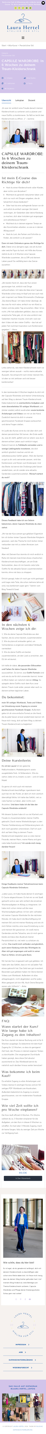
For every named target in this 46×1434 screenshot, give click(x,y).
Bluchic (39, 1426)
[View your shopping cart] (43, 3)
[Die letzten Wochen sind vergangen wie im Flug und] (23, 1400)
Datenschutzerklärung (23, 1430)
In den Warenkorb (23, 1178)
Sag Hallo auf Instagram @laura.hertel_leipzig (23, 1387)
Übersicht (6, 100)
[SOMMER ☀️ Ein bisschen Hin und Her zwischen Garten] (9, 1400)
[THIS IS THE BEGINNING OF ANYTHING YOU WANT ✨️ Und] (37, 1414)
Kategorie (5, 53)
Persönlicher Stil (8, 55)
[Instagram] (15, 8)
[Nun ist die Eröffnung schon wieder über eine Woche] (23, 1414)
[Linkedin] (30, 8)
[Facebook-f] (23, 8)
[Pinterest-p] (19, 8)
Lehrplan (19, 100)
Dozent (31, 100)
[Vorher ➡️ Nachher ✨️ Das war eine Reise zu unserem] (37, 1400)
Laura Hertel (18, 1426)
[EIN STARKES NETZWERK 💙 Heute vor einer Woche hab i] (9, 1414)
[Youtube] (26, 8)
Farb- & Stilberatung (18, 2)
